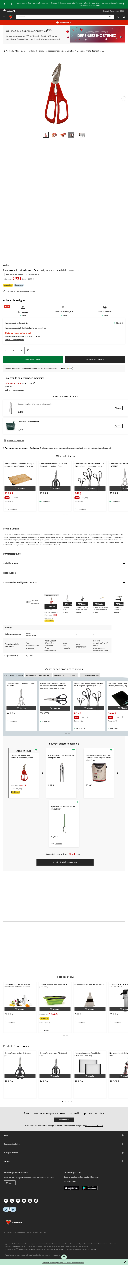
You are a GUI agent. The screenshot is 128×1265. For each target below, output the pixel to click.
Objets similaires (33, 274)
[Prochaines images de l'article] (124, 98)
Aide (6, 1135)
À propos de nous (11, 1153)
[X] (12, 1201)
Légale (7, 1161)
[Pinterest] (30, 1201)
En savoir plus (70, 1181)
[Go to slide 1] (46, 135)
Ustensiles (29, 51)
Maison (18, 51)
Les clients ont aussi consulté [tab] (38, 675)
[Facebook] (6, 1201)
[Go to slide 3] (63, 135)
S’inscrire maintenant (94, 1126)
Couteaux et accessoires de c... (50, 51)
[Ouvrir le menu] (4, 16)
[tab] (23, 311)
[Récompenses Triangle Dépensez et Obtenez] (94, 34)
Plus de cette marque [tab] (90, 675)
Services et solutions (12, 1144)
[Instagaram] (18, 1201)
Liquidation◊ (8, 285)
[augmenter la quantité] (5, 350)
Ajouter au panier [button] (33, 359)
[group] (8, 497)
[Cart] (123, 16)
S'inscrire (10, 1183)
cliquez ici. (106, 448)
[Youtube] (24, 1201)
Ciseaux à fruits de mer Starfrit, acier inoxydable (35, 270)
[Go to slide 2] (54, 135)
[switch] (29, 602)
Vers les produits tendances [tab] (65, 675)
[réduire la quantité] (21, 350)
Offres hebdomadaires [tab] (13, 675)
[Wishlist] (118, 16)
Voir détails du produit (14, 274)
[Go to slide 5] (82, 135)
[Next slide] (123, 4)
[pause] (11, 4)
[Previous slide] (4, 4)
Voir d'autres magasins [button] (14, 340)
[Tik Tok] (36, 1201)
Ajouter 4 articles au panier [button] (65, 862)
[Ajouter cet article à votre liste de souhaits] (28, 350)
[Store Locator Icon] (4, 11)
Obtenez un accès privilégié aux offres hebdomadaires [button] (63, 1262)
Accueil (9, 51)
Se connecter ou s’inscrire (90, 5)
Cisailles (70, 51)
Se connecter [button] (64, 1120)
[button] (110, 16)
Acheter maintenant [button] (95, 359)
